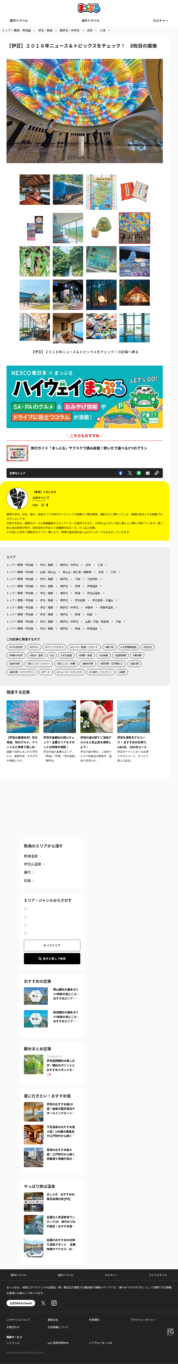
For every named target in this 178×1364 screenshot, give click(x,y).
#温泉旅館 (120, 655)
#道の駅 (134, 663)
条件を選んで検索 (54, 958)
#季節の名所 (16, 655)
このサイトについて (18, 1319)
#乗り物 (109, 647)
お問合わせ (13, 1327)
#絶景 (122, 672)
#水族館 (103, 655)
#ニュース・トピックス (69, 672)
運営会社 (53, 1319)
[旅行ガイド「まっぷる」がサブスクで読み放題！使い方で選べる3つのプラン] (17, 453)
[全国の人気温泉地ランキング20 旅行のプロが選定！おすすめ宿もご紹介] (33, 1217)
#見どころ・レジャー (38, 663)
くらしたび (49, 492)
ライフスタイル (158, 1275)
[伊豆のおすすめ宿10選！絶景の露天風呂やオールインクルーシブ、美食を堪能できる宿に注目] (33, 1104)
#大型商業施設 (128, 647)
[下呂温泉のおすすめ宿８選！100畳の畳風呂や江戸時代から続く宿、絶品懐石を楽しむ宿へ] (33, 1127)
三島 (49, 1074)
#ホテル (34, 647)
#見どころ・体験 (66, 663)
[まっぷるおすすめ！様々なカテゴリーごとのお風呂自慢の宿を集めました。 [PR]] (33, 1194)
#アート (46, 672)
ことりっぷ (13, 1342)
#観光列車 (87, 663)
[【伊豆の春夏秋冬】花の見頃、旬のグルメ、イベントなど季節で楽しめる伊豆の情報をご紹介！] (23, 731)
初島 (27, 880)
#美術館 (137, 655)
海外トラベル (90, 20)
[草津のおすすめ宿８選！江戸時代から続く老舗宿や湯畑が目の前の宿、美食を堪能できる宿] (33, 1150)
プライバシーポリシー (143, 1319)
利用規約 (94, 1319)
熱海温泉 (31, 856)
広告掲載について (58, 1327)
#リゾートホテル (54, 647)
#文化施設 (66, 655)
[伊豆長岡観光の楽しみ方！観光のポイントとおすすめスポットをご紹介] (33, 1057)
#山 (52, 655)
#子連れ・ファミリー (100, 672)
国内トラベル (19, 20)
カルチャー (160, 20)
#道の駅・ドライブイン (22, 672)
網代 (27, 872)
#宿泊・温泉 (36, 655)
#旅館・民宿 (85, 655)
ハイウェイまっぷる (100, 1342)
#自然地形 (14, 663)
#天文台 (147, 647)
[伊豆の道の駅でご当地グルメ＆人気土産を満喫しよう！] (96, 731)
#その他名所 (16, 647)
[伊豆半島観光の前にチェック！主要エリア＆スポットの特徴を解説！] (59, 731)
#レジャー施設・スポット (84, 647)
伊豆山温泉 (32, 864)
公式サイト (39, 497)
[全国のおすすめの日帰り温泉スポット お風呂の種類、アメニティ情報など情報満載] (33, 1240)
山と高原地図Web (58, 1342)
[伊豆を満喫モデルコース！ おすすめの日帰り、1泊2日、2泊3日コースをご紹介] (133, 731)
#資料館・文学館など (111, 663)
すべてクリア (52, 945)
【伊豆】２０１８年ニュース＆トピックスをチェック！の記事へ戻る (84, 351)
